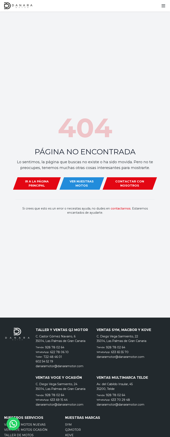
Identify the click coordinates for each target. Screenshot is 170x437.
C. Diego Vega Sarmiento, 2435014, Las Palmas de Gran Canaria (60, 386)
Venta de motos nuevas (25, 424)
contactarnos (121, 208)
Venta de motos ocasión (25, 430)
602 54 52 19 (44, 361)
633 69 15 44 (59, 400)
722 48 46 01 (53, 357)
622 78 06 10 (59, 352)
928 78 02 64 (54, 347)
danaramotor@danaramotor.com (59, 366)
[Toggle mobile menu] (163, 5)
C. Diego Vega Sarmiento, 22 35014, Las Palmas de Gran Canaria (121, 339)
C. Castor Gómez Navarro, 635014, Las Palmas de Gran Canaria (60, 339)
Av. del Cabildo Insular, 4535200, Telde (115, 386)
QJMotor (73, 430)
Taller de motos (19, 435)
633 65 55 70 (120, 352)
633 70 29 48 (120, 400)
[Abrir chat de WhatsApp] (13, 423)
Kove (69, 435)
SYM (68, 424)
